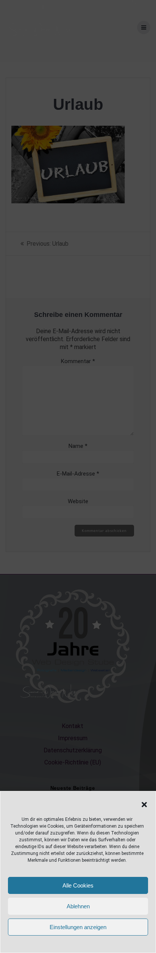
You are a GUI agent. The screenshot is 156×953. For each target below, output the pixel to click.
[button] (144, 804)
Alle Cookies (78, 885)
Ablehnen (78, 906)
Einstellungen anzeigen (78, 927)
